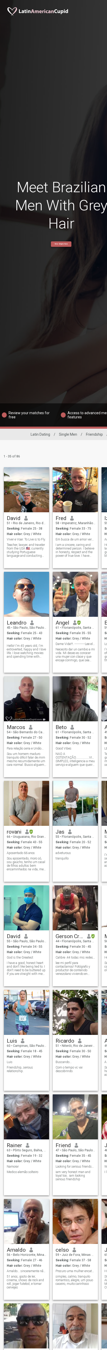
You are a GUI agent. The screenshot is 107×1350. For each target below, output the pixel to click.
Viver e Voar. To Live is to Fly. (26, 539)
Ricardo (65, 1041)
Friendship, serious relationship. (20, 1069)
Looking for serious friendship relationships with (75, 1166)
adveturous (63, 853)
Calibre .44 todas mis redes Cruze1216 (75, 957)
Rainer (14, 1145)
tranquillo (62, 858)
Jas (60, 832)
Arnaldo (16, 1250)
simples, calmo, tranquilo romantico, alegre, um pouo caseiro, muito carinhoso (74, 1280)
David (14, 518)
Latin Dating (40, 434)
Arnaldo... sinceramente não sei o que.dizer (26, 1271)
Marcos (16, 727)
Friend (63, 1145)
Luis (12, 1041)
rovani (14, 832)
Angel (62, 623)
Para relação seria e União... (25, 748)
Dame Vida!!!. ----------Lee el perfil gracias (75, 644)
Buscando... (64, 1062)
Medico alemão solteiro (22, 1172)
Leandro (16, 623)
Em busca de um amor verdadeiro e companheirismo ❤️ (75, 539)
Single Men (68, 434)
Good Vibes (63, 748)
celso (62, 1250)
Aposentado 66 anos (21, 853)
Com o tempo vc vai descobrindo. (69, 1069)
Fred (61, 518)
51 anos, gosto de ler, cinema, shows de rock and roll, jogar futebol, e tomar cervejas (25, 1282)
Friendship (94, 434)
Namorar (13, 1166)
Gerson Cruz (69, 936)
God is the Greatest (20, 957)
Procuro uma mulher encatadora (75, 1271)
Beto (61, 727)
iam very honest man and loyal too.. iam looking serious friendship (73, 1175)
